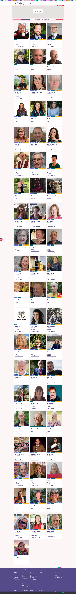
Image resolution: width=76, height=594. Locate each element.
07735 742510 (33, 457)
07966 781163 (49, 44)
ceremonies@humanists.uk (58, 577)
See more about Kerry (51, 279)
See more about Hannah (51, 149)
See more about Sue (18, 149)
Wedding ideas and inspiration (16, 576)
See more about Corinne (35, 97)
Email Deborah (17, 198)
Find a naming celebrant (33, 575)
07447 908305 (17, 173)
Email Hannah (49, 198)
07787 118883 (33, 406)
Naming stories (40, 575)
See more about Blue (35, 485)
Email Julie (32, 121)
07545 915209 (33, 276)
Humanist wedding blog (17, 579)
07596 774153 (49, 303)
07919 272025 (17, 432)
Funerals (34, 3)
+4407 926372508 (17, 250)
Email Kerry (16, 354)
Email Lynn (16, 431)
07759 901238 (33, 534)
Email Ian (48, 249)
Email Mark (48, 43)
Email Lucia (16, 249)
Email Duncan (49, 69)
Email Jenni (16, 560)
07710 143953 (33, 250)
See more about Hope (51, 459)
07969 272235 (17, 147)
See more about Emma (18, 305)
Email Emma (16, 302)
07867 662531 (17, 122)
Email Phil (16, 380)
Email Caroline (17, 43)
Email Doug (48, 302)
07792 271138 (17, 276)
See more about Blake (51, 331)
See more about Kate (18, 279)
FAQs (14, 578)
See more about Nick (35, 174)
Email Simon (32, 431)
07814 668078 (49, 483)
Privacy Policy (32, 590)
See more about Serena (19, 485)
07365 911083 (17, 329)
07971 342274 (49, 147)
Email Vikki (16, 121)
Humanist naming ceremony (32, 574)
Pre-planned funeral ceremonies (24, 582)
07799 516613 (49, 224)
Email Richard (16, 172)
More (58, 3)
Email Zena (32, 508)
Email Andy (32, 249)
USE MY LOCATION (59, 19)
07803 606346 (17, 70)
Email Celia (48, 172)
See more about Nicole (35, 331)
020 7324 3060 (57, 576)
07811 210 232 (49, 122)
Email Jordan (33, 198)
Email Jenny (16, 405)
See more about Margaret (36, 226)
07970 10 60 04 (49, 95)
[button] (60, 3)
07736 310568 (49, 329)
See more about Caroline (19, 46)
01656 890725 (49, 432)
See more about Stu (35, 382)
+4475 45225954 (17, 303)
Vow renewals (16, 577)
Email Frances (16, 508)
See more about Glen (35, 305)
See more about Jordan (35, 200)
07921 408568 (49, 355)
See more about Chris (51, 226)
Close (63, 592)
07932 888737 (49, 534)
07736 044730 (17, 355)
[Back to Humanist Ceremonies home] (19, 3)
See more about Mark (51, 46)
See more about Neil (35, 459)
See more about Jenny (51, 97)
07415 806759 (17, 561)
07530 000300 (49, 457)
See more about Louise (19, 98)
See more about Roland (35, 46)
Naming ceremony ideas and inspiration (33, 577)
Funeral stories (40, 574)
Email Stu (32, 380)
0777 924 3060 (49, 276)
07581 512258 (33, 329)
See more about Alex (51, 408)
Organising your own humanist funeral (24, 580)
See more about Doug (51, 305)
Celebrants (48, 3)
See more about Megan (51, 357)
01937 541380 (49, 250)
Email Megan (49, 354)
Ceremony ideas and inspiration (24, 577)
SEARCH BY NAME (17, 19)
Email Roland (32, 43)
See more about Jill (51, 485)
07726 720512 (33, 95)
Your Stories (53, 3)
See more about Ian (51, 252)
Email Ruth (16, 69)
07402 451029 (17, 95)
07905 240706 (33, 355)
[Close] (42, 10)
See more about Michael (19, 459)
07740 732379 (17, 483)
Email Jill (48, 482)
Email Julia (48, 431)
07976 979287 (49, 173)
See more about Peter (35, 149)
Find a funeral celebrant (25, 575)
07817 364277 (33, 147)
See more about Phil (18, 382)
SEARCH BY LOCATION (25, 19)
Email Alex (48, 405)
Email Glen (32, 302)
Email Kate (32, 354)
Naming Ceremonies (40, 3)
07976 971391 (33, 44)
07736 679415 (17, 224)
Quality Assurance (41, 590)
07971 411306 (33, 483)
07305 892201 (17, 457)
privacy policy (33, 592)
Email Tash (48, 508)
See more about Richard (19, 175)
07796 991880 (33, 432)
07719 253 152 (33, 303)
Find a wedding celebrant (17, 574)
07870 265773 (17, 44)
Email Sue (32, 405)
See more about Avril (18, 537)
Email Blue (32, 482)
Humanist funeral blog (25, 586)
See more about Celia (51, 175)
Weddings (29, 3)
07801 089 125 (17, 534)
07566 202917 (33, 224)
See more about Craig (18, 331)
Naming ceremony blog (33, 579)
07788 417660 (33, 70)
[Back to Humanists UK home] (58, 591)
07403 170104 (17, 406)
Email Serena (16, 482)
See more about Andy (35, 252)
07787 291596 (33, 122)
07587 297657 (49, 406)
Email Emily (48, 121)
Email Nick (32, 69)
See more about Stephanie (36, 537)
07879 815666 (49, 70)
